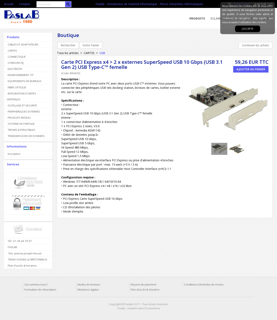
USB (102, 53)
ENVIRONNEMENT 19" (21, 75)
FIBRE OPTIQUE (17, 87)
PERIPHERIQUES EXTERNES (24, 111)
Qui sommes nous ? (36, 284)
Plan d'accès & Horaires (145, 289)
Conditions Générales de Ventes (203, 284)
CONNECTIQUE (17, 57)
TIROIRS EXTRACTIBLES (21, 130)
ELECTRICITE (15, 69)
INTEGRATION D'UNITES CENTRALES (21, 96)
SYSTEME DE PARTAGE (21, 124)
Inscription (14, 154)
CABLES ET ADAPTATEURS (23, 44)
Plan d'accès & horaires (22, 265)
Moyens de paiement (143, 284)
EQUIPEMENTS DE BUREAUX (24, 81)
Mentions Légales (88, 289)
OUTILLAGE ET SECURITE (22, 105)
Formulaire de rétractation (40, 289)
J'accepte (247, 28)
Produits (197, 18)
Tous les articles (68, 53)
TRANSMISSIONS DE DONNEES (26, 136)
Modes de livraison (88, 284)
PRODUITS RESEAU (19, 117)
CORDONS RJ (16, 63)
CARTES (12, 50)
